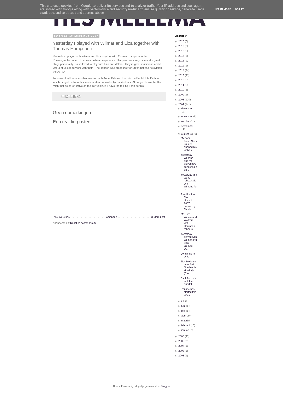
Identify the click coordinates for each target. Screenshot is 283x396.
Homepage (110, 217)
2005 (181, 341)
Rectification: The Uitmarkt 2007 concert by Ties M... (188, 202)
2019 (181, 46)
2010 (181, 89)
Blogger (165, 386)
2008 (181, 99)
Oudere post (158, 217)
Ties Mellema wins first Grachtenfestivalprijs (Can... (188, 267)
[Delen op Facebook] (75, 96)
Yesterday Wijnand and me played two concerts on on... (189, 162)
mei (183, 310)
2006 (181, 336)
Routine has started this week (188, 292)
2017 (181, 55)
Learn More (223, 9)
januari (185, 330)
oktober (185, 121)
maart (184, 320)
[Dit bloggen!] (67, 96)
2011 (181, 85)
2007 (181, 104)
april (184, 315)
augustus (186, 134)
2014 (181, 70)
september (187, 126)
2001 (181, 355)
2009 (181, 94)
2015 (181, 65)
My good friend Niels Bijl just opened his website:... (189, 144)
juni (183, 305)
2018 (181, 51)
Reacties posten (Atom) (83, 223)
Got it (239, 9)
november (187, 116)
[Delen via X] (71, 96)
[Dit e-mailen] (63, 96)
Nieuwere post (62, 217)
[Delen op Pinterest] (79, 96)
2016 (181, 60)
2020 (181, 41)
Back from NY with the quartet (188, 281)
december (187, 108)
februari (186, 325)
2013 (181, 75)
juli (183, 301)
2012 (181, 80)
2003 (181, 350)
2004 (181, 345)
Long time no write (188, 255)
